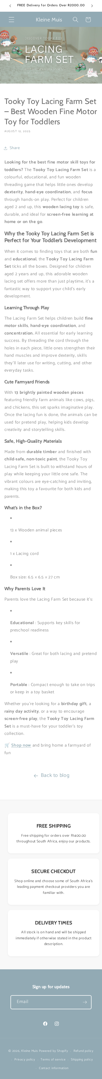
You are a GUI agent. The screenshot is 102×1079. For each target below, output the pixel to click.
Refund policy (83, 1051)
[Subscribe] (84, 1002)
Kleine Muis (29, 1051)
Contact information (54, 1068)
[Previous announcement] (10, 5)
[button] (11, 19)
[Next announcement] (92, 5)
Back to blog (55, 775)
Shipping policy (82, 1059)
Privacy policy (24, 1059)
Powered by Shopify (53, 1051)
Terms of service (53, 1059)
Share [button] (15, 148)
